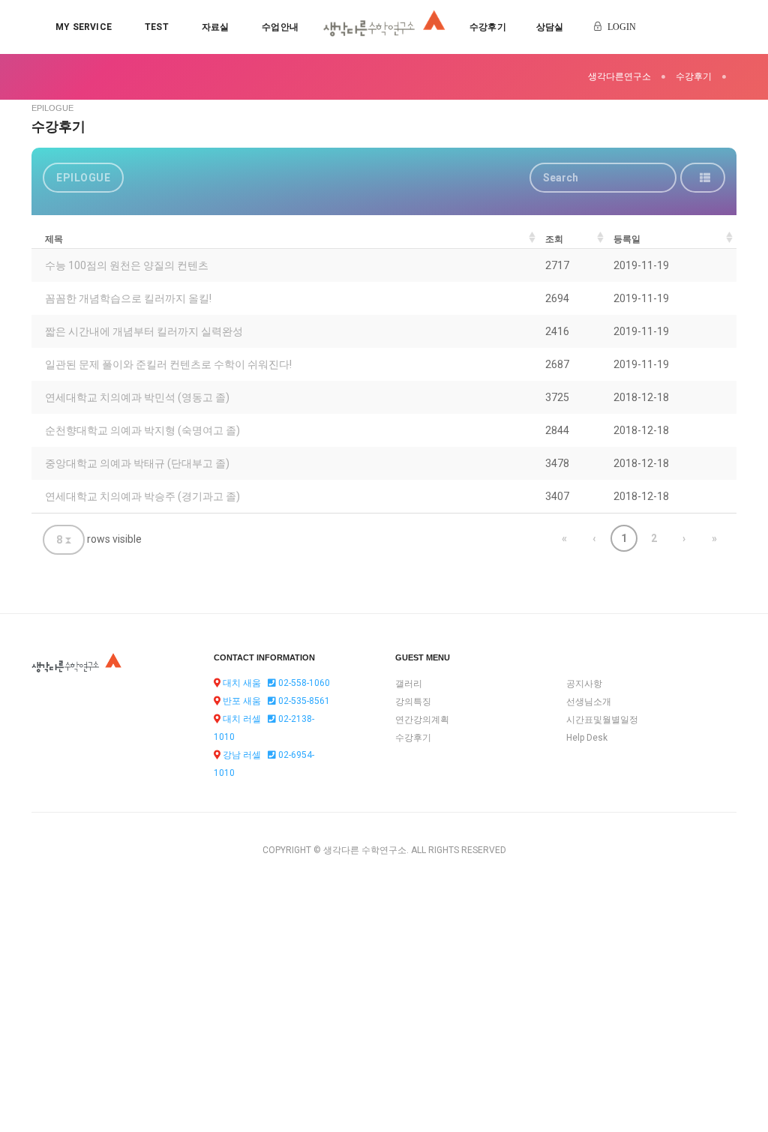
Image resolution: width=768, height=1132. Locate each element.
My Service (84, 27)
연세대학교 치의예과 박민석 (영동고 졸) (137, 397)
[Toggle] (702, 178)
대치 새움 (241, 683)
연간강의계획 (422, 719)
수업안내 (280, 27)
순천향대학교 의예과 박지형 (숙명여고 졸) (142, 430)
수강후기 (488, 27)
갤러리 (408, 683)
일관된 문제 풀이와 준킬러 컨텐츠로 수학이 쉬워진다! (168, 364)
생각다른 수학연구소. (366, 850)
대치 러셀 (241, 719)
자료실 (216, 27)
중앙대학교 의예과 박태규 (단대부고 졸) (137, 463)
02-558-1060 (303, 683)
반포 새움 (241, 701)
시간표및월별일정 (602, 719)
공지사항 (584, 683)
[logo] (384, 26)
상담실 (550, 27)
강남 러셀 (241, 755)
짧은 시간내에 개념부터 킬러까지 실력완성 (144, 331)
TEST (157, 27)
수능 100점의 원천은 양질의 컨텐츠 (126, 265)
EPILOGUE (83, 178)
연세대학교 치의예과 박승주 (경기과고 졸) (142, 496)
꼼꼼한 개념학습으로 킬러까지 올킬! (128, 298)
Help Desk (587, 737)
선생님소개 (588, 701)
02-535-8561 (303, 701)
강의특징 (413, 701)
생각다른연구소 (619, 76)
